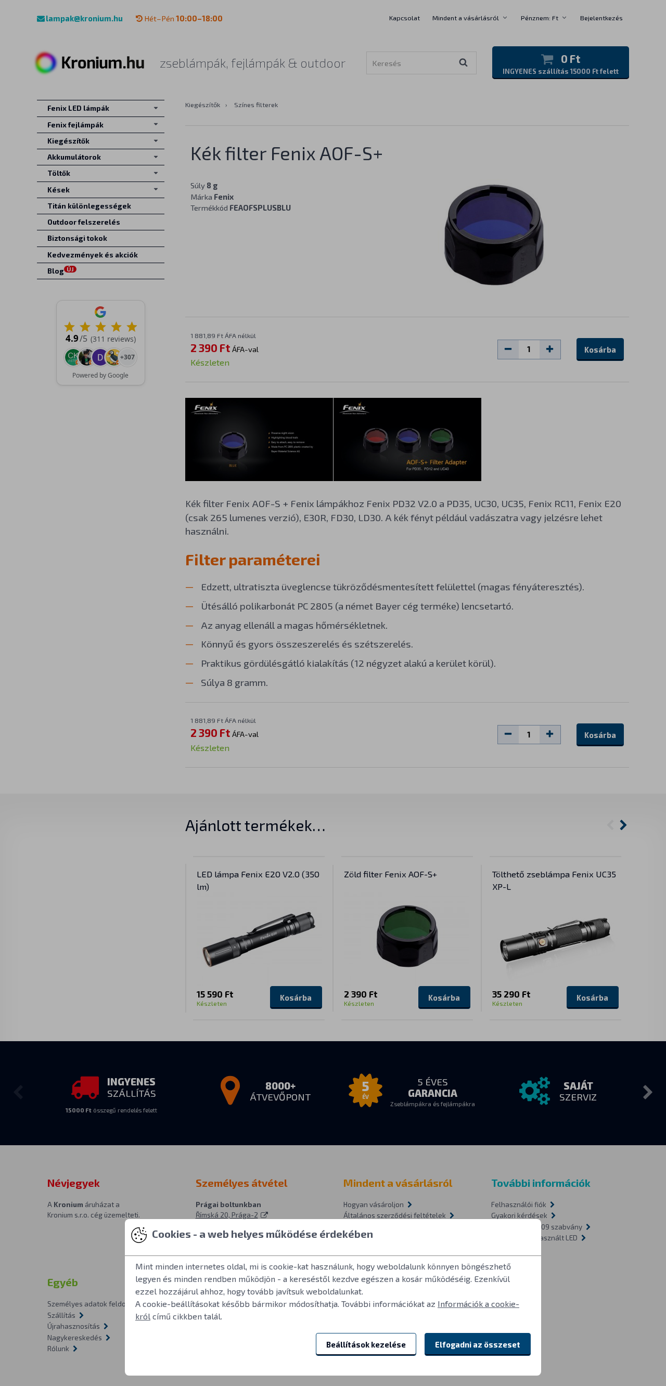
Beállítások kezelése (366, 1344)
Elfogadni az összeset (477, 1344)
